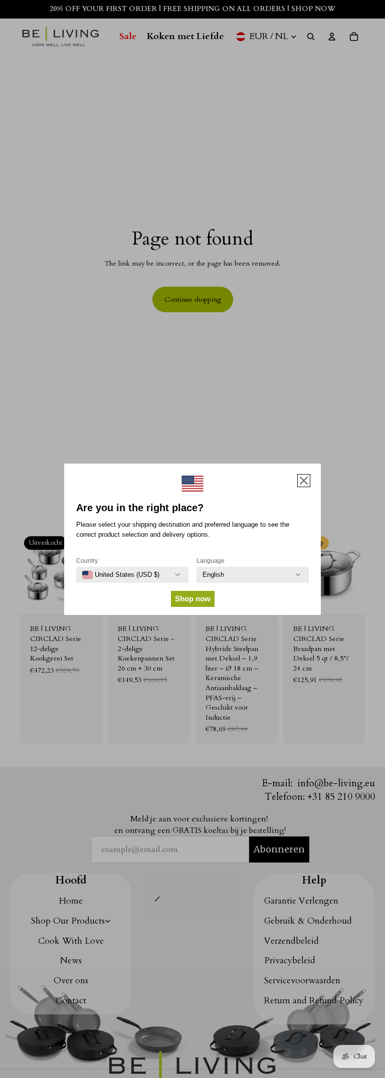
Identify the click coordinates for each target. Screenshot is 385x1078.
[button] (304, 481)
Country (87, 560)
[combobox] (120, 575)
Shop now (193, 598)
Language (211, 560)
